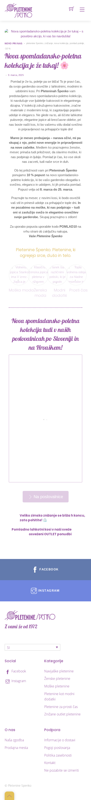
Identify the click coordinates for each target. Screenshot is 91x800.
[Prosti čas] (76, 267)
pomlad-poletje (77, 43)
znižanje (48, 43)
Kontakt (49, 762)
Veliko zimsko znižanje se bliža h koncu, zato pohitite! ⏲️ (52, 518)
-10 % (8, 48)
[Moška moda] (19, 267)
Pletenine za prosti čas (61, 706)
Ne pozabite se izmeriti (61, 770)
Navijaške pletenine (59, 671)
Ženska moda (40, 292)
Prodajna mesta (16, 747)
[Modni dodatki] (57, 267)
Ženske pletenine (57, 678)
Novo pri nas (13, 43)
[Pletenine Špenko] (18, 10)
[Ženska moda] (38, 267)
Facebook (18, 671)
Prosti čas (78, 290)
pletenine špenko (34, 43)
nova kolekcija (61, 43)
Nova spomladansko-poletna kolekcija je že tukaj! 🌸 (43, 60)
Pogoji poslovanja (57, 747)
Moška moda (21, 290)
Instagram (18, 681)
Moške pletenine (56, 686)
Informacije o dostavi (59, 740)
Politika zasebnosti (58, 755)
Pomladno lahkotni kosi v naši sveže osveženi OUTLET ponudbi (42, 532)
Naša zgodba (14, 740)
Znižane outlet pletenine (62, 714)
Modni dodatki (59, 292)
